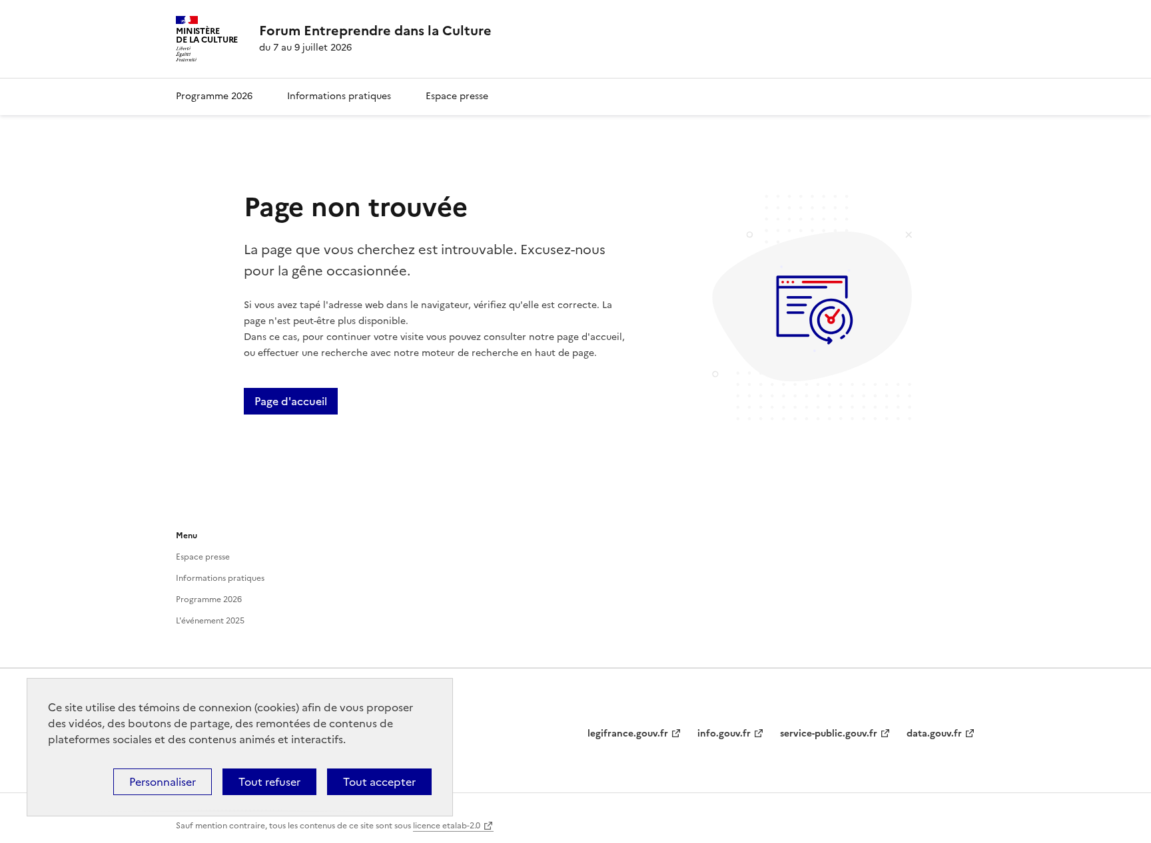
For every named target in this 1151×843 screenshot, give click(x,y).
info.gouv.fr (724, 734)
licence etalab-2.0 (446, 826)
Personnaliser (162, 782)
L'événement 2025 (210, 621)
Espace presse (457, 96)
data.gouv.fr (934, 734)
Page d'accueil (290, 401)
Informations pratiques (339, 96)
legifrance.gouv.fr (627, 734)
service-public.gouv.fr (828, 734)
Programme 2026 (214, 96)
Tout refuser (269, 782)
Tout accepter (379, 782)
